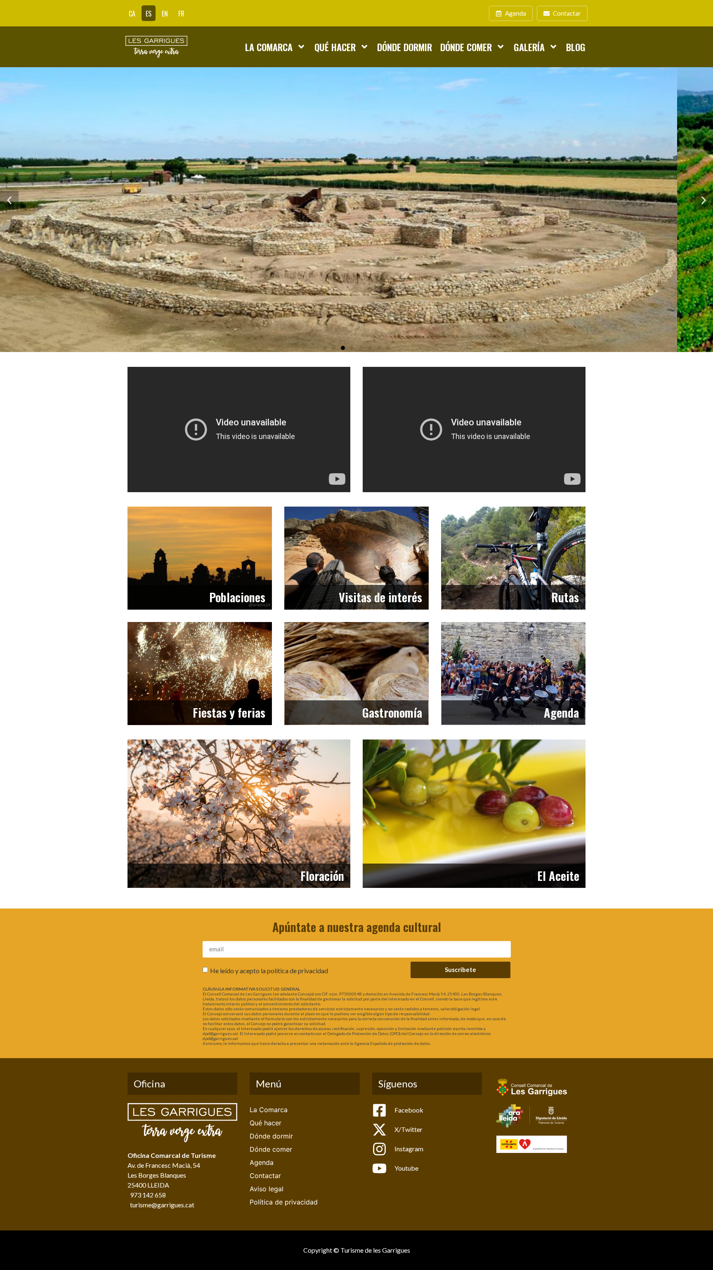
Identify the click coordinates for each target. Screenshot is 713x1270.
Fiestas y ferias (229, 712)
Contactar (265, 1175)
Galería (529, 47)
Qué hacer (335, 47)
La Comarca (269, 47)
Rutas (565, 597)
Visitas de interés (380, 597)
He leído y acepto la (269, 970)
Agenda (561, 712)
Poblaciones (237, 597)
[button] (9, 200)
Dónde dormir (404, 47)
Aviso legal (266, 1189)
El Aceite (558, 875)
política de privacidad (297, 970)
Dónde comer (466, 47)
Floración (322, 875)
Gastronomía (392, 712)
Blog (576, 47)
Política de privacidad (284, 1202)
